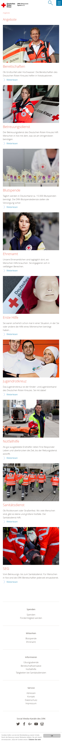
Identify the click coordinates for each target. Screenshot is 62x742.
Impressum (31, 703)
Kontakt (31, 696)
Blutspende (11, 190)
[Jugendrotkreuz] (31, 359)
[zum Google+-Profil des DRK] (30, 724)
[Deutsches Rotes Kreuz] (8, 6)
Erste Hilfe (10, 317)
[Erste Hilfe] (31, 295)
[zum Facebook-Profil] (18, 724)
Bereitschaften (14, 66)
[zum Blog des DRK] (42, 724)
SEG (6, 568)
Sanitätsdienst (14, 505)
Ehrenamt (10, 254)
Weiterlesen (12, 79)
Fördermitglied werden (31, 617)
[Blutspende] (31, 168)
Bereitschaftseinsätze (31, 665)
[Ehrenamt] (31, 231)
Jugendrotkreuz (15, 381)
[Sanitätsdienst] (31, 482)
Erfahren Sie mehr (35, 739)
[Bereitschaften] (31, 44)
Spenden (31, 614)
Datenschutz (31, 700)
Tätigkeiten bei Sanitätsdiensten (31, 672)
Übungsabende (31, 662)
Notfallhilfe (11, 441)
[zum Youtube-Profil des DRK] (36, 724)
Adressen (31, 693)
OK (52, 736)
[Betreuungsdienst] (31, 104)
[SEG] (31, 546)
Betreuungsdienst (16, 127)
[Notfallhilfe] (31, 419)
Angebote (6, 13)
